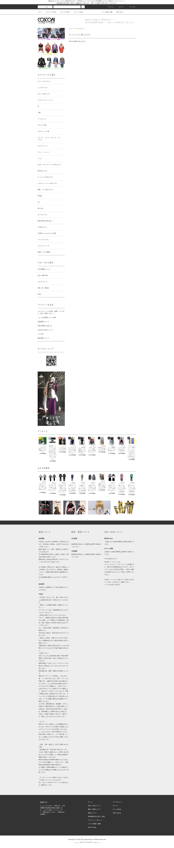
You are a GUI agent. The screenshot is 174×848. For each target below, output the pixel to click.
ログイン (121, 7)
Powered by (77, 842)
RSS (89, 827)
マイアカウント (118, 802)
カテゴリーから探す (51, 12)
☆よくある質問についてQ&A (47, 317)
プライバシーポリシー (95, 820)
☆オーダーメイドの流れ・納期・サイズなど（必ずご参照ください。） (51, 312)
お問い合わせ (119, 12)
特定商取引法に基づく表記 (96, 816)
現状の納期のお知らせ (45, 326)
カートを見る (117, 809)
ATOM (94, 827)
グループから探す (65, 12)
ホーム (40, 12)
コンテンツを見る (78, 12)
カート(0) (132, 7)
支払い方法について (94, 805)
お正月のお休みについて (45, 330)
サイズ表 (40, 334)
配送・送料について (94, 809)
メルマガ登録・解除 (107, 12)
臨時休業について (43, 338)
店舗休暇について (43, 321)
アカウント (111, 7)
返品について (92, 813)
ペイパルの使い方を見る (112, 584)
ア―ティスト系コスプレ (78, 28)
